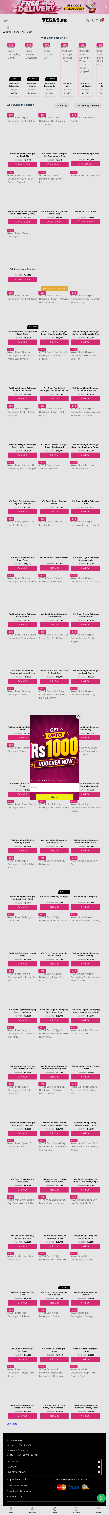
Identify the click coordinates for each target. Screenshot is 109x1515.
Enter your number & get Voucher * (48, 780)
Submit (54, 797)
